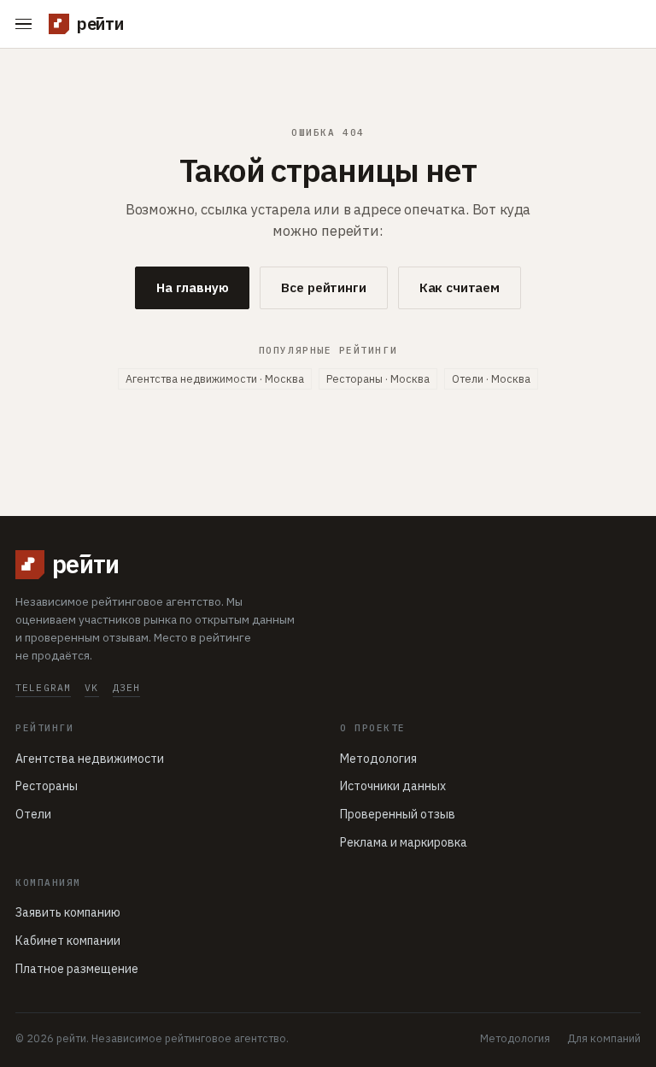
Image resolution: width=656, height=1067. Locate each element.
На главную (192, 287)
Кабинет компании (67, 940)
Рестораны (46, 786)
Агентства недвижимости (89, 758)
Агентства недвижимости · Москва (215, 378)
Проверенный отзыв (397, 814)
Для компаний (604, 1038)
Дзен (127, 687)
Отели (33, 814)
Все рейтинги (323, 287)
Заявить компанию (67, 912)
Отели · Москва (491, 378)
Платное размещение (76, 968)
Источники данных (393, 786)
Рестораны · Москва (378, 378)
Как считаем (459, 287)
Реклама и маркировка (403, 842)
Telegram (43, 687)
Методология (378, 758)
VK (91, 687)
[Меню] (26, 24)
